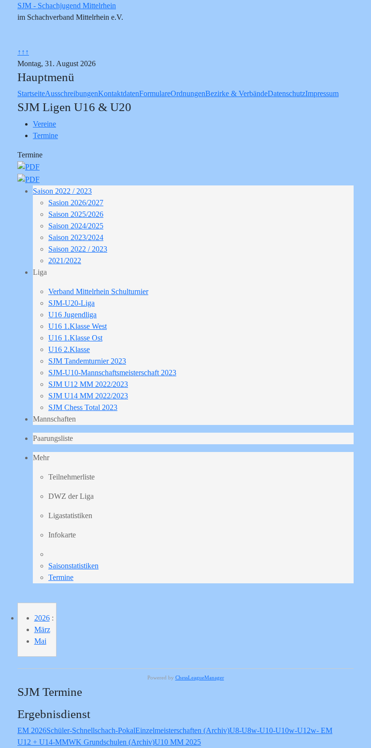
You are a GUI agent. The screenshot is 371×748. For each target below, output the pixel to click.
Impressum (322, 93)
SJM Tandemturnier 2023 (87, 361)
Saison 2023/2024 (75, 237)
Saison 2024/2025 (75, 226)
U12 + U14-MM (43, 742)
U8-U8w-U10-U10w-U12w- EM (280, 730)
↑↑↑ (23, 52)
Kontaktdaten (118, 93)
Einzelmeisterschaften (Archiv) (182, 730)
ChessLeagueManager (199, 677)
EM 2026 (31, 730)
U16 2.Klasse (69, 349)
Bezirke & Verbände (236, 93)
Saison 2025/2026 (75, 214)
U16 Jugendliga (72, 314)
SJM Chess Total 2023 (82, 407)
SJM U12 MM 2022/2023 (88, 384)
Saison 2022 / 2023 (62, 191)
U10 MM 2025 (178, 742)
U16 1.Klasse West (77, 326)
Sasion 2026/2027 (75, 202)
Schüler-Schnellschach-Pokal (90, 730)
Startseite (31, 93)
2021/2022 (64, 260)
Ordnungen (188, 93)
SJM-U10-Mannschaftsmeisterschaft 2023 (112, 372)
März (42, 629)
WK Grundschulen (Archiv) (112, 742)
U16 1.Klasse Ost (75, 338)
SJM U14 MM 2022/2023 (88, 396)
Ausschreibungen (71, 93)
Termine (60, 577)
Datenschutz (286, 93)
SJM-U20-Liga (71, 303)
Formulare (155, 93)
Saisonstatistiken (73, 566)
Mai (40, 641)
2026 (42, 618)
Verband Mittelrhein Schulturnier (98, 291)
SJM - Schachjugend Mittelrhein (66, 5)
